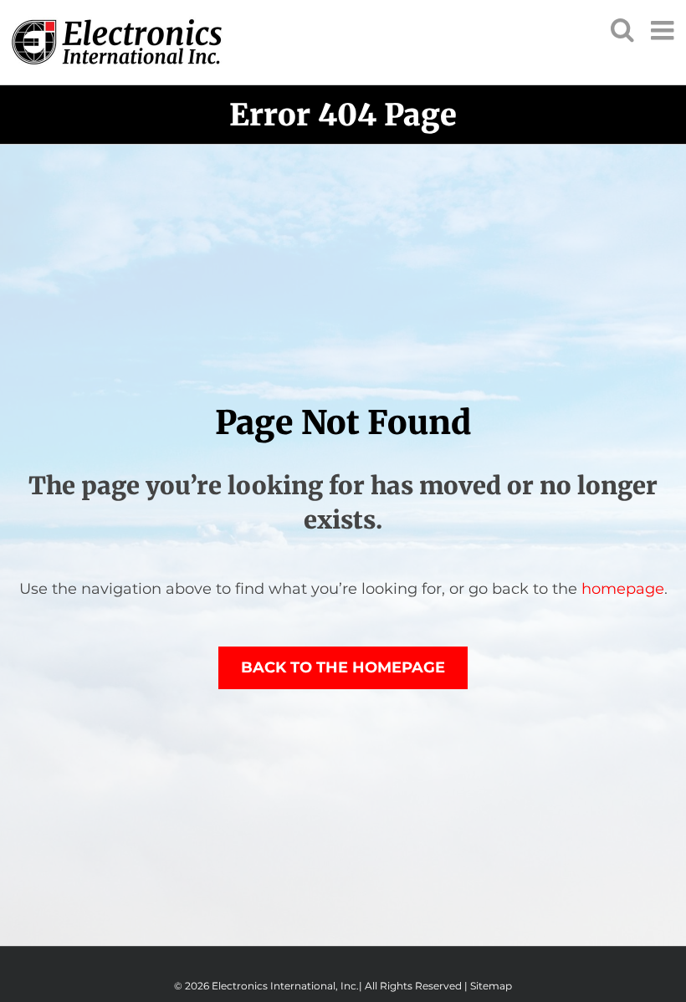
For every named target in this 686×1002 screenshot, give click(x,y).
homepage (622, 589)
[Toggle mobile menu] (664, 30)
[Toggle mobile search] (622, 29)
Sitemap (491, 985)
